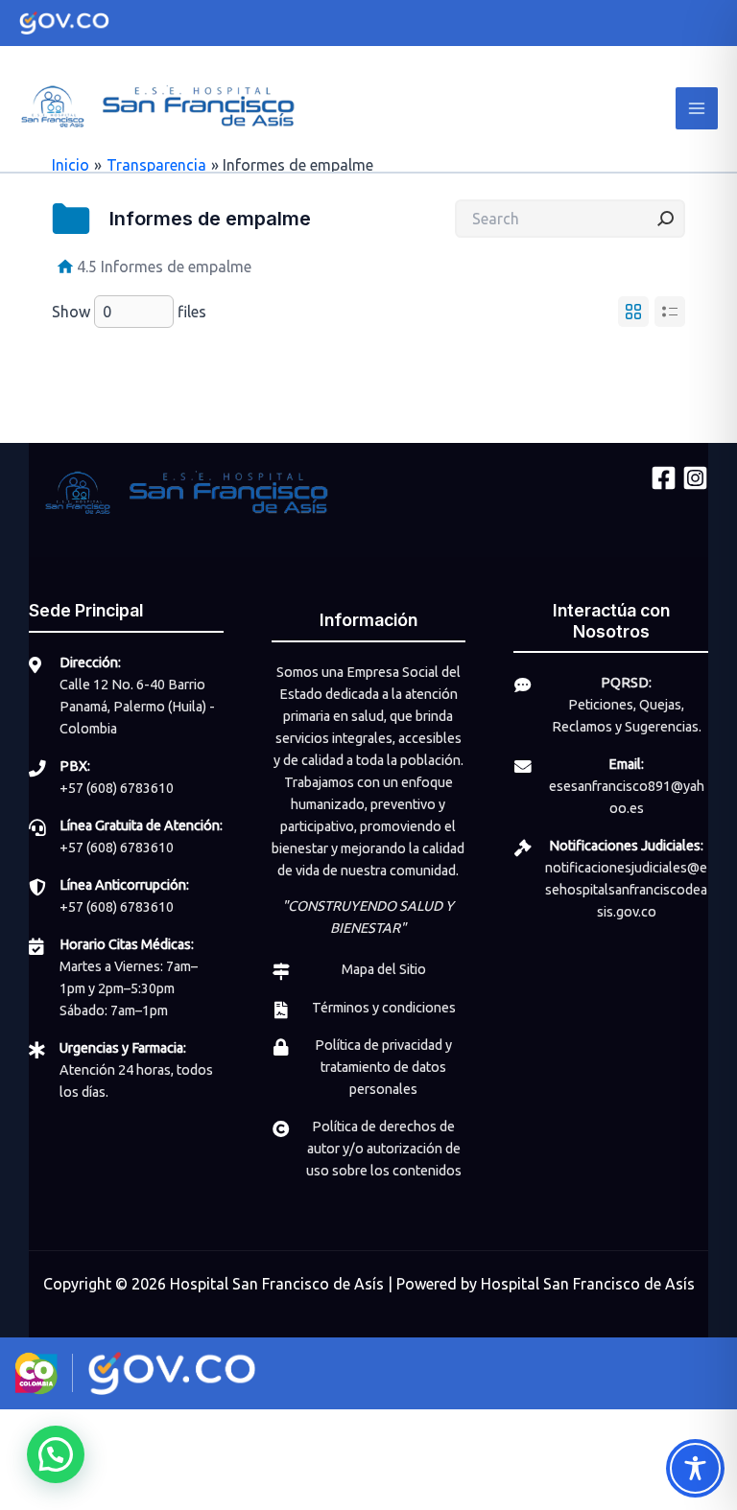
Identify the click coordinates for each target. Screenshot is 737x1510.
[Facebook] (664, 478)
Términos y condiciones (384, 1007)
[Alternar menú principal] (697, 108)
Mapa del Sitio (384, 969)
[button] (55, 1454)
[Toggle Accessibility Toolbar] (695, 1468)
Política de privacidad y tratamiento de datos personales (383, 1067)
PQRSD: (626, 682)
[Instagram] (695, 478)
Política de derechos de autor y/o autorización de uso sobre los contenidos (384, 1148)
